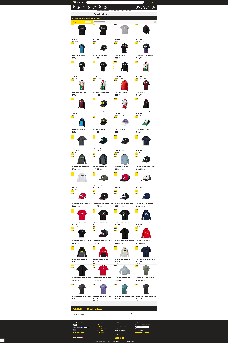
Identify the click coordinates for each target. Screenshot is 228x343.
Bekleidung (79, 8)
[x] (118, 338)
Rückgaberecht (100, 330)
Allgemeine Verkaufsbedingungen (122, 326)
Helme (74, 8)
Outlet (105, 8)
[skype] (121, 338)
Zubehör (84, 8)
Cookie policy (117, 328)
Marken (100, 8)
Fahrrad (94, 8)
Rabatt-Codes (100, 326)
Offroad (89, 8)
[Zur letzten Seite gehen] (120, 304)
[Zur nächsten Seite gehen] (117, 304)
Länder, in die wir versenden (103, 328)
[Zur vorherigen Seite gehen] (110, 304)
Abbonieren (142, 332)
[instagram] (116, 338)
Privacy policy (118, 324)
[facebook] (123, 338)
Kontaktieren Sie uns (101, 332)
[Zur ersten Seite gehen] (107, 304)
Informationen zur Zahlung (78, 332)
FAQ (98, 324)
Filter (75, 22)
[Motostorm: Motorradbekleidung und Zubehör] (79, 2)
